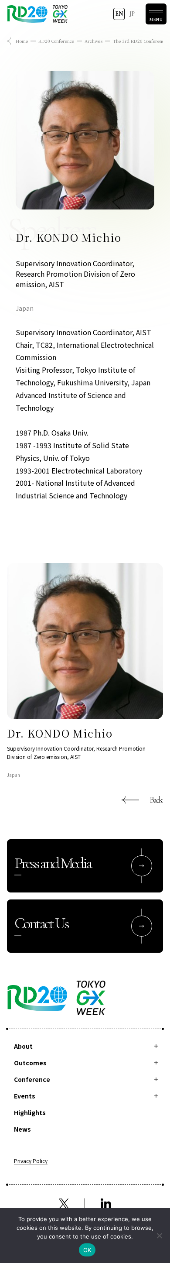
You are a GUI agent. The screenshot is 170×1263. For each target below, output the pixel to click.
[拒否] (159, 1235)
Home (22, 41)
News (22, 1129)
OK (87, 1249)
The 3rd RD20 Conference (140, 41)
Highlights (30, 1112)
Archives (93, 41)
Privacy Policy (31, 1161)
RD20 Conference (56, 41)
